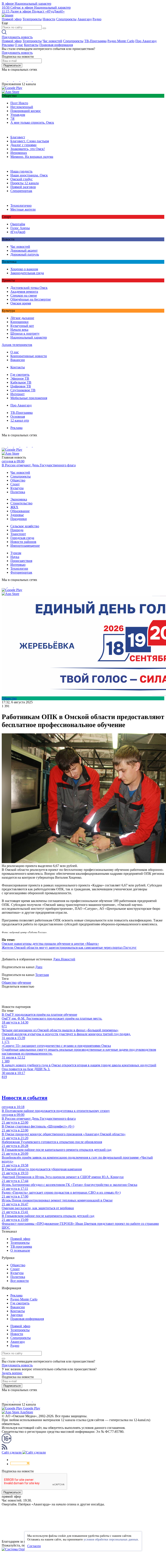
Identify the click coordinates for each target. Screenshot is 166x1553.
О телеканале (20, 1250)
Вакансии (17, 360)
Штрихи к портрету (25, 333)
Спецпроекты (66, 19)
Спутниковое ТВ (22, 390)
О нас (19, 45)
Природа (16, 530)
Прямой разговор (23, 187)
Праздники (18, 519)
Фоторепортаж (21, 572)
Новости (49, 19)
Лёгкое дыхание (22, 318)
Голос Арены (20, 228)
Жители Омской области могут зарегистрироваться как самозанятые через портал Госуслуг (69, 947)
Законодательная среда (27, 273)
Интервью (18, 564)
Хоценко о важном (24, 269)
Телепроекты (32, 19)
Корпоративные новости (28, 356)
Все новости (19, 1281)
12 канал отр (19, 420)
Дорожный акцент (24, 250)
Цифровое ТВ (20, 386)
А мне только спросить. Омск (32, 122)
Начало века (19, 329)
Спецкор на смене (23, 295)
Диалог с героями (23, 145)
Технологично (21, 205)
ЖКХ (14, 507)
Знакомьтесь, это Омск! (27, 149)
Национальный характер (28, 337)
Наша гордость (21, 171)
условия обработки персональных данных (111, 1539)
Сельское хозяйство (24, 526)
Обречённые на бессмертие (30, 299)
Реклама (8, 45)
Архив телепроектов (17, 345)
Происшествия (21, 561)
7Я (12, 118)
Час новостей (52, 41)
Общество (17, 480)
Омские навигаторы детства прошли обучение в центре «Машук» (50, 943)
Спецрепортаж (21, 191)
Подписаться (12, 65)
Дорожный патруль (24, 254)
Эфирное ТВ (19, 378)
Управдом (17, 115)
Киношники (19, 322)
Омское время (20, 303)
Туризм (15, 553)
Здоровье (17, 515)
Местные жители (23, 209)
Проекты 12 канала (24, 183)
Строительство (21, 503)
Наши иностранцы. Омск (29, 175)
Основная (17, 416)
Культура (17, 488)
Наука (14, 557)
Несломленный (21, 107)
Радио (97, 19)
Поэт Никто (19, 103)
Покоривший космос (25, 111)
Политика (17, 492)
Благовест (17, 137)
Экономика (18, 499)
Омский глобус (21, 179)
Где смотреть (19, 374)
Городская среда (22, 538)
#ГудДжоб (17, 232)
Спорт (15, 484)
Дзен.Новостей (64, 959)
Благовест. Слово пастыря (29, 141)
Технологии (19, 568)
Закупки (16, 1315)
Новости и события (24, 1097)
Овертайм (17, 224)
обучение (24, 982)
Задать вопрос (12, 1373)
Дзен (38, 967)
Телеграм (42, 975)
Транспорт (18, 534)
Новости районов (23, 542)
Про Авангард (145, 41)
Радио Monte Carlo (120, 41)
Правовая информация (56, 45)
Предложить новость (17, 37)
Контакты (31, 45)
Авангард (84, 19)
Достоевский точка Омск (29, 287)
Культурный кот (22, 326)
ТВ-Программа (95, 41)
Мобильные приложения (28, 398)
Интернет (17, 394)
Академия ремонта (24, 291)
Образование (20, 511)
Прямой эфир (12, 19)
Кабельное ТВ (20, 382)
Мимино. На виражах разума (31, 156)
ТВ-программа (21, 1246)
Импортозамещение (25, 545)
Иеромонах (18, 153)
